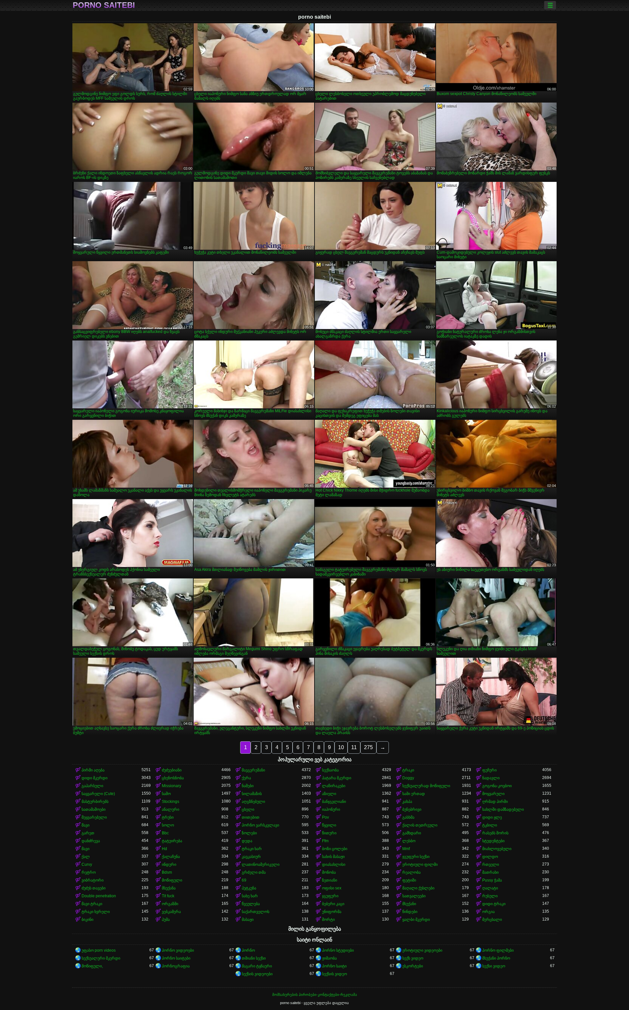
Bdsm (167, 872)
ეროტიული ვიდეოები (422, 950)
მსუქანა (169, 888)
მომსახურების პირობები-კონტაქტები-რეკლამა (314, 995)
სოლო (168, 825)
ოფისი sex (331, 888)
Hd (164, 848)
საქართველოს (255, 911)
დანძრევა (91, 841)
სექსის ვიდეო (334, 974)
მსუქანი (409, 904)
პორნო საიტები (176, 958)
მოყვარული (493, 793)
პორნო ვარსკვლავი (260, 825)
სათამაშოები (93, 809)
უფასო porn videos (99, 950)
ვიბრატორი (93, 880)
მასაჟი (248, 919)
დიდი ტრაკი (493, 904)
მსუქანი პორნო (496, 958)
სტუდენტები (493, 841)
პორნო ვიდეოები (178, 950)
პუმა (166, 919)
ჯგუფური (330, 896)
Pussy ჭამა (492, 880)
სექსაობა (330, 770)
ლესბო (408, 841)
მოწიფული (172, 880)
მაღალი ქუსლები (418, 888)
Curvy (87, 864)
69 (244, 880)
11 (354, 747)
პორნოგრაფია (176, 966)
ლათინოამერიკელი (260, 864)
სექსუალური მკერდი (101, 958)
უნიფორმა (331, 911)
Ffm (325, 841)
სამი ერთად (413, 793)
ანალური (170, 809)
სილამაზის (252, 793)
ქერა (246, 778)
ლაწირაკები (333, 786)
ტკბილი (489, 825)
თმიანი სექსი (254, 958)
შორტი (328, 919)
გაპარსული (92, 786)
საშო (166, 793)
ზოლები (249, 833)
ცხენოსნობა (173, 778)
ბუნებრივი (411, 809)
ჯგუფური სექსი (415, 856)
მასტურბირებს (95, 801)
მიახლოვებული (496, 848)
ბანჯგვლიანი (334, 801)
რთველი (490, 864)
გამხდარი (411, 833)
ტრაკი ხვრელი (96, 911)
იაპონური (331, 809)
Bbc (165, 833)
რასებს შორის (495, 833)
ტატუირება (172, 841)
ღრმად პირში (495, 801)
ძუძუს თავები (93, 888)
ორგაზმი (170, 904)
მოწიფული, (92, 966)
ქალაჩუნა (171, 856)
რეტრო (89, 872)
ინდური (169, 864)
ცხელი (248, 809)
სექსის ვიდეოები (257, 974)
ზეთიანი (329, 880)
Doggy (408, 778)
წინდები (409, 911)
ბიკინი (87, 919)
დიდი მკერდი (94, 778)
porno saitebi (104, 5)
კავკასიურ (251, 856)
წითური (329, 833)
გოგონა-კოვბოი (497, 786)
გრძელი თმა (254, 872)
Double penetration (99, 896)
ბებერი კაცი (333, 904)
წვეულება (251, 904)
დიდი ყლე (492, 817)
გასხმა (408, 817)
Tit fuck (168, 896)
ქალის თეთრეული (419, 825)
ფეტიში (409, 880)
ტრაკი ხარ (252, 848)
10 (341, 747)
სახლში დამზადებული (503, 809)
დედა (247, 841)
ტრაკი (408, 770)
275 (368, 747)
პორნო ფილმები (498, 950)
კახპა (407, 801)
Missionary (171, 786)
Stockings (170, 801)
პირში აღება (93, 770)
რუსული (490, 896)
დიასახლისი (333, 864)
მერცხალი (492, 919)
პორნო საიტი (334, 966)
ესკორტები (412, 966)
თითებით (250, 817)
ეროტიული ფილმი (420, 864)
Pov (325, 817)
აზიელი (329, 793)
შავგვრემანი (253, 770)
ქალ (86, 856)
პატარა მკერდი (336, 778)
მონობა (329, 872)
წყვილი (329, 825)
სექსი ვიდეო (493, 966)
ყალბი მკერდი (416, 919)
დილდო (490, 856)
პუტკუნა (249, 888)
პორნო (248, 950)
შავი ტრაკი (92, 904)
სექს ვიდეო (412, 958)
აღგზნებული (253, 801)
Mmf (406, 848)
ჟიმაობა (329, 958)
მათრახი (490, 872)
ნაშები (248, 786)
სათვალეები (414, 896)
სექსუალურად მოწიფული (426, 786)
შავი (85, 825)
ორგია (488, 911)
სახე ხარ (250, 896)
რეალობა (411, 872)
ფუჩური (489, 770)
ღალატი (490, 888)
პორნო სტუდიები (338, 950)
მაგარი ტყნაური (257, 966)
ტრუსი (168, 817)
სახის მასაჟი (333, 856)
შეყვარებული (94, 817)
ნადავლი (491, 778)
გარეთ (88, 833)
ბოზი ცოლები (334, 848)
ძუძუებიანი (171, 770)
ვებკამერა (171, 911)
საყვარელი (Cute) (98, 793)
